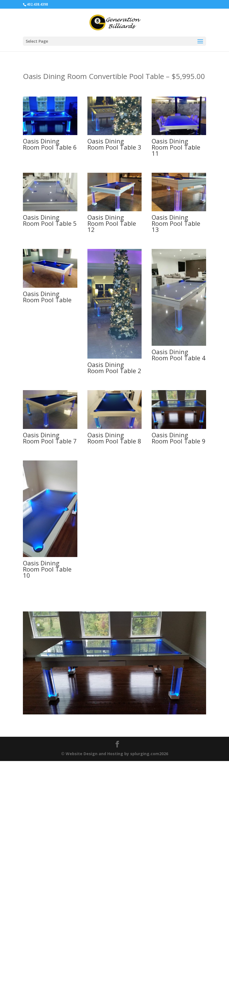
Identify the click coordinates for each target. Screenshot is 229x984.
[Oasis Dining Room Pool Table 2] (114, 357)
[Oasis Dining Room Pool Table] (50, 286)
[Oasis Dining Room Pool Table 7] (50, 427)
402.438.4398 (37, 4)
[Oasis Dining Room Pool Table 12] (114, 209)
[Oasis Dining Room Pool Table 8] (114, 427)
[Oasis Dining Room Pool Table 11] (179, 133)
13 (143, 738)
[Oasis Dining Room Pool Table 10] (50, 555)
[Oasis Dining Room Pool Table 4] (179, 344)
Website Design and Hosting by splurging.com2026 (117, 788)
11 (134, 738)
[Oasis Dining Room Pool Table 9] (179, 427)
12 (138, 738)
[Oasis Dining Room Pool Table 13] (179, 209)
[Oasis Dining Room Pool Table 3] (114, 133)
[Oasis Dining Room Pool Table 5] (50, 209)
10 (129, 738)
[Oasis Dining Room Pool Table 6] (50, 133)
